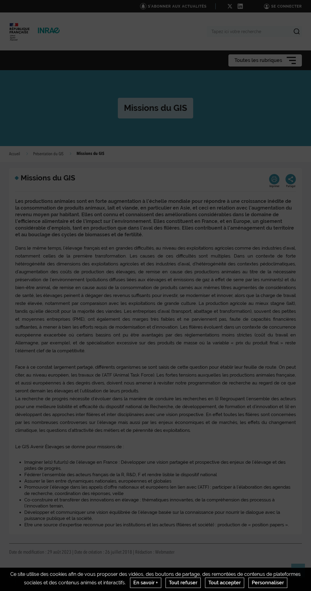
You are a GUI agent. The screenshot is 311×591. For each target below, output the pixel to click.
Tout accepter (224, 583)
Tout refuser (183, 583)
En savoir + (145, 583)
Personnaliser (268, 583)
